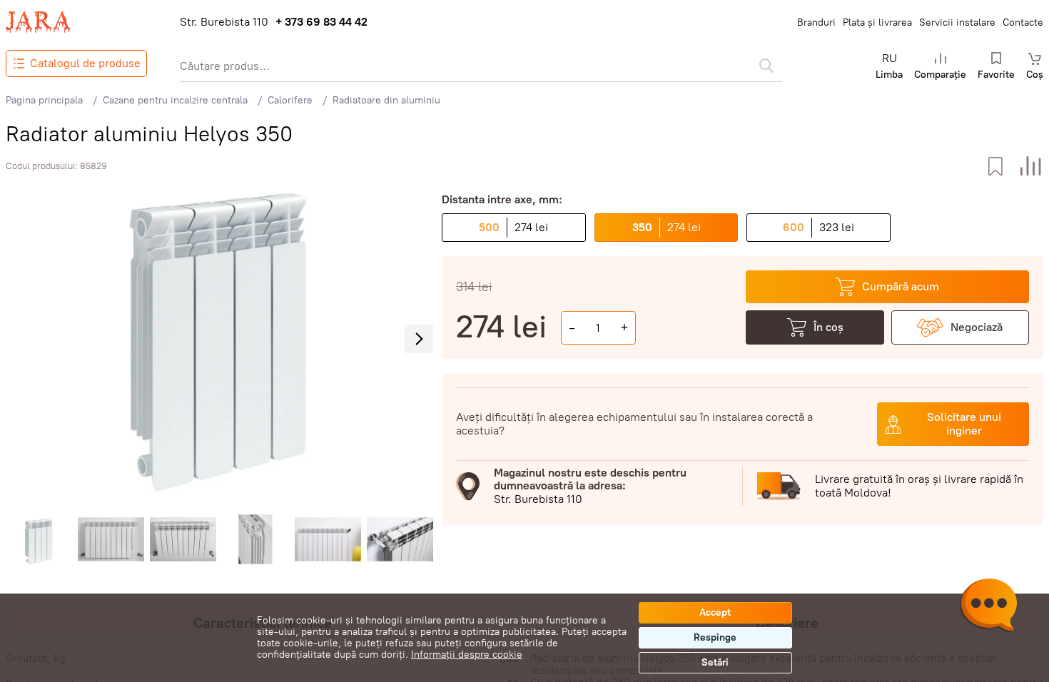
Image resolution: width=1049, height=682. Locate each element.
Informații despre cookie (466, 654)
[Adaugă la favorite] (995, 166)
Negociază (977, 327)
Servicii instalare (957, 22)
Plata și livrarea (877, 22)
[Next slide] (419, 339)
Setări (715, 662)
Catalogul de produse (85, 63)
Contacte (1023, 22)
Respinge (715, 637)
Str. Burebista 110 (224, 22)
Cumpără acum (900, 286)
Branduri (816, 22)
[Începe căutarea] (766, 65)
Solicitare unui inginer (964, 423)
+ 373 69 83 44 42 (321, 22)
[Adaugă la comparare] (1030, 166)
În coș (828, 327)
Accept (715, 612)
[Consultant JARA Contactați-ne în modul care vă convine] (988, 607)
